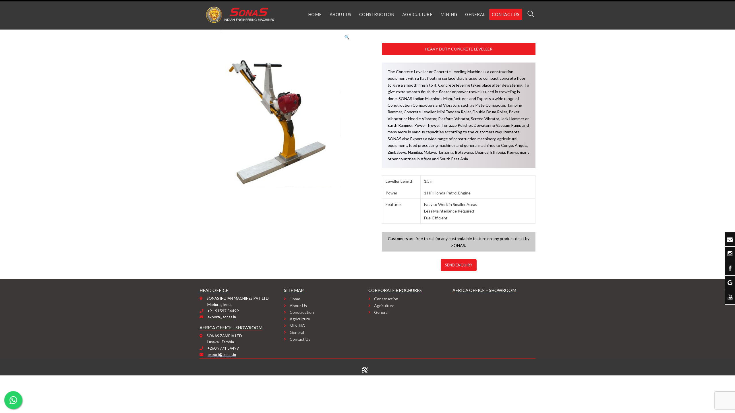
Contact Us (300, 339)
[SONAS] (240, 14)
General (297, 332)
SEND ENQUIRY (458, 265)
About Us (298, 305)
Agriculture (300, 318)
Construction (302, 312)
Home (295, 298)
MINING (297, 325)
